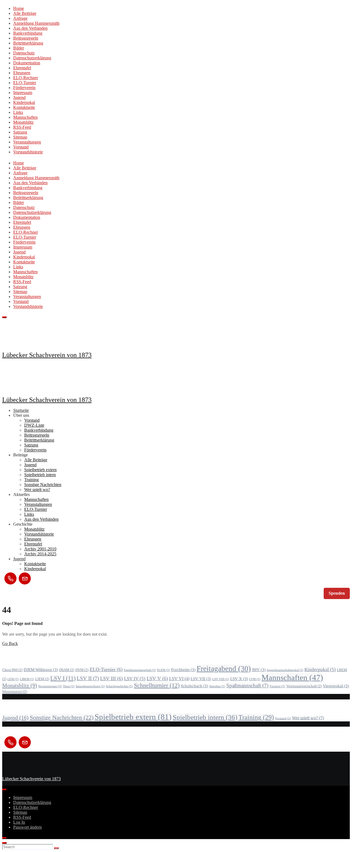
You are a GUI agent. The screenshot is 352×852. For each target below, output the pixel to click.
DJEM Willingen (41, 670)
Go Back (10, 643)
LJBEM (27, 679)
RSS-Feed (22, 127)
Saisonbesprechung (90, 686)
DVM (82, 670)
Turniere (277, 686)
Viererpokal (336, 686)
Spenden (337, 593)
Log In (19, 822)
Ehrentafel (22, 67)
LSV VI (179, 678)
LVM (254, 679)
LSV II (88, 678)
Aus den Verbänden (30, 28)
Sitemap (20, 137)
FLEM (163, 670)
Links (18, 112)
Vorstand (21, 147)
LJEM (42, 679)
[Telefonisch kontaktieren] (10, 578)
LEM (13, 679)
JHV (259, 670)
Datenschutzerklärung (32, 58)
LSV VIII (220, 679)
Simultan (217, 686)
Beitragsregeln (25, 38)
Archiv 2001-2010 (40, 549)
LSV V (157, 678)
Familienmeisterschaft (140, 670)
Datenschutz (24, 53)
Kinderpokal (24, 102)
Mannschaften (25, 117)
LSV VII (201, 679)
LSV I (63, 678)
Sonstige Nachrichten (42, 484)
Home (18, 8)
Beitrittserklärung (28, 43)
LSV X (239, 679)
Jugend (19, 97)
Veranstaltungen (27, 142)
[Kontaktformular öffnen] (25, 578)
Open (69, 686)
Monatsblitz (23, 122)
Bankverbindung (27, 33)
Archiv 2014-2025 (40, 554)
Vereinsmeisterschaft (304, 686)
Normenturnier (50, 686)
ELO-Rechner (25, 77)
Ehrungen (21, 72)
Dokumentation (26, 62)
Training (31, 479)
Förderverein (24, 87)
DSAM (66, 670)
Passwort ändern (27, 827)
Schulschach (194, 686)
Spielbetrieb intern (40, 474)
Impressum (22, 92)
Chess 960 (12, 670)
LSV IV (134, 678)
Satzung (20, 132)
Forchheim (183, 670)
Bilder (18, 48)
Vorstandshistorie (28, 152)
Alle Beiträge (24, 13)
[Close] (4, 838)
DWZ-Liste (34, 425)
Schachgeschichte (119, 686)
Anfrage (20, 18)
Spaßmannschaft (247, 685)
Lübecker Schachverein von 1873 (47, 355)
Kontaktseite (24, 107)
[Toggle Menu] (4, 789)
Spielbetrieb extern (40, 469)
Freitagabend (224, 668)
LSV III (111, 678)
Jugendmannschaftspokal (285, 670)
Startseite (21, 410)
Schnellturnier (157, 685)
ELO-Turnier (24, 82)
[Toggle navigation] (4, 317)
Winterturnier (14, 692)
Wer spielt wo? (37, 489)
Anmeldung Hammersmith (36, 23)
